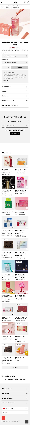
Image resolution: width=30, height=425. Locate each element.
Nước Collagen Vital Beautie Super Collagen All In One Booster (20, 252)
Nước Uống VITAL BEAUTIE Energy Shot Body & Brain (6, 231)
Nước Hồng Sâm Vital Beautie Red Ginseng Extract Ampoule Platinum (20, 274)
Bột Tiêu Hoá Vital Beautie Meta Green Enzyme (7, 210)
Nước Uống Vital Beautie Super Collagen (7, 314)
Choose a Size (5, 59)
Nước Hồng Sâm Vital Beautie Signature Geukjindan (6, 191)
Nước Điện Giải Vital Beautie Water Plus (19, 355)
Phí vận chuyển (13, 50)
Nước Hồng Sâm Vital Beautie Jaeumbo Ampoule (6, 336)
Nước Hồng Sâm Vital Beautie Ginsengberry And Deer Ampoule (7, 252)
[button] (1, 2)
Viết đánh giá (14, 133)
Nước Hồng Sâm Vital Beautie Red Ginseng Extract (19, 336)
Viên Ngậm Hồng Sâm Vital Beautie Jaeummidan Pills (20, 315)
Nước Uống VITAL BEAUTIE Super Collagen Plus (20, 211)
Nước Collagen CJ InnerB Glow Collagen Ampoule (20, 190)
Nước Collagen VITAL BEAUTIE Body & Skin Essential (19, 231)
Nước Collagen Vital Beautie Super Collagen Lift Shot (7, 274)
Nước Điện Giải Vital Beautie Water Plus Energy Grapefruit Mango (7, 294)
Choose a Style (5, 53)
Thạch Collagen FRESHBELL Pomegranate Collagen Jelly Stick (7, 170)
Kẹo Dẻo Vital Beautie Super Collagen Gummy (20, 293)
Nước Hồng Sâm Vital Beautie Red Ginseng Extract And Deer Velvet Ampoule (7, 356)
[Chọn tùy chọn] (12, 165)
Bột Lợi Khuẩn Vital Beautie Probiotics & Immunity (19, 170)
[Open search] (3, 126)
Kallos (18, 421)
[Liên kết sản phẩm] (8, 165)
